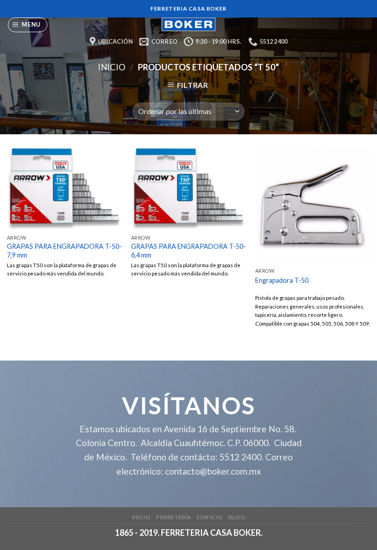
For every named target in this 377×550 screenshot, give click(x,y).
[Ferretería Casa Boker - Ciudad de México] (188, 24)
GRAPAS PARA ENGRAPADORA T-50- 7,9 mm (64, 250)
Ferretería (173, 517)
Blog (236, 517)
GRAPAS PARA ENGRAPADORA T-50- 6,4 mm (188, 250)
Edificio (210, 517)
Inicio (112, 67)
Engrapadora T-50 (281, 280)
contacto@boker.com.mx (213, 471)
